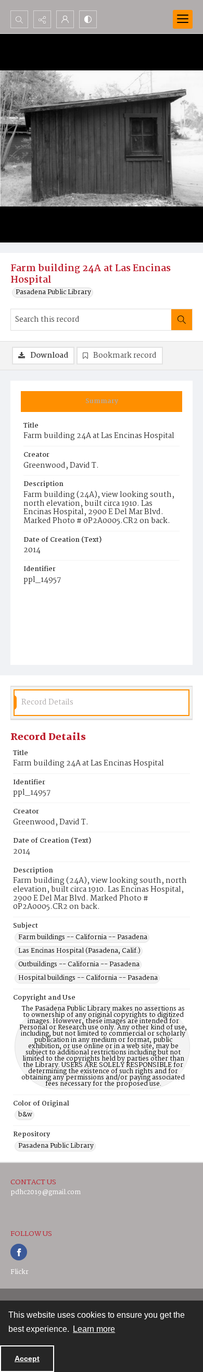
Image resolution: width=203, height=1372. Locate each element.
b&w (25, 1115)
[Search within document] (181, 319)
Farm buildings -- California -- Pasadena (82, 937)
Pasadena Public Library (53, 292)
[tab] (101, 401)
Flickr (19, 1272)
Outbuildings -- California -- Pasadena (78, 965)
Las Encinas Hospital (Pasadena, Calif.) (79, 951)
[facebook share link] (18, 1252)
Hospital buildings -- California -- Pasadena (88, 978)
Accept (27, 1358)
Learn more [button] (94, 1329)
